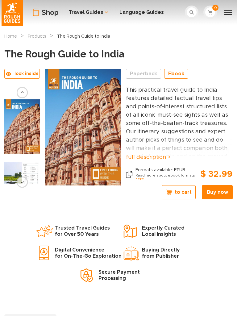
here (139, 179)
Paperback (143, 73)
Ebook (176, 73)
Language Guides (141, 12)
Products (37, 36)
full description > (148, 157)
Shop (50, 12)
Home (10, 36)
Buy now (217, 192)
